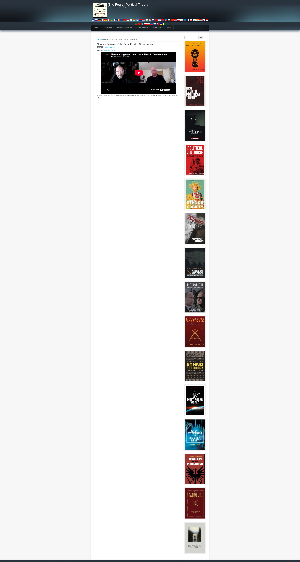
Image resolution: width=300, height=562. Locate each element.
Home (96, 28)
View (100, 47)
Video (169, 28)
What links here (110, 47)
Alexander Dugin (109, 50)
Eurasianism (143, 28)
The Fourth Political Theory (128, 4)
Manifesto (157, 28)
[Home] (100, 17)
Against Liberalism (124, 28)
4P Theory (108, 28)
